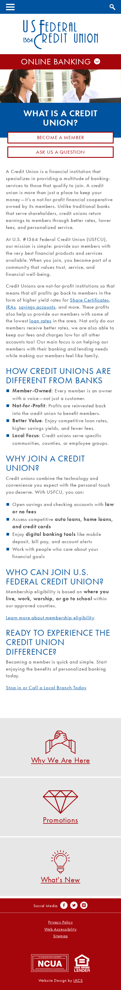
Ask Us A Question (60, 152)
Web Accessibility (60, 929)
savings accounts (37, 307)
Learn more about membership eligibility (50, 617)
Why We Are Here (60, 759)
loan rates (40, 320)
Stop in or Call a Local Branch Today (46, 687)
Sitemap (60, 935)
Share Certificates (89, 300)
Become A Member (60, 137)
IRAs (11, 307)
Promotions (60, 819)
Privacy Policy (60, 922)
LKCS (78, 980)
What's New (60, 879)
